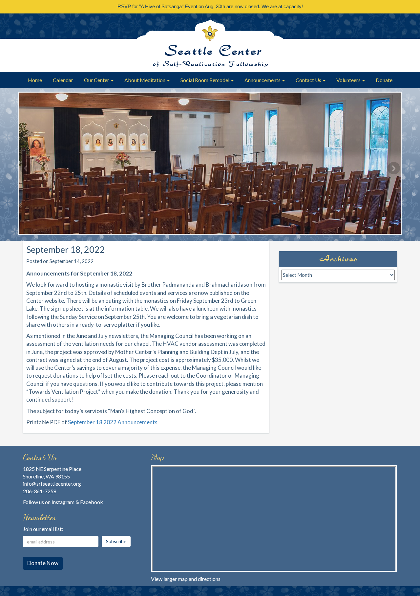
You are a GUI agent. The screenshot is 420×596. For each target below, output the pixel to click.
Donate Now (42, 563)
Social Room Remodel (205, 80)
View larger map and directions (185, 579)
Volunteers (349, 80)
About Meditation (145, 80)
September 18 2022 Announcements (113, 422)
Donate (384, 80)
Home (35, 80)
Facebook (91, 502)
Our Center (97, 80)
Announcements (263, 80)
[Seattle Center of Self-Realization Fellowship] (210, 42)
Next (394, 168)
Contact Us (309, 80)
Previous (26, 168)
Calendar (63, 80)
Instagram (63, 502)
